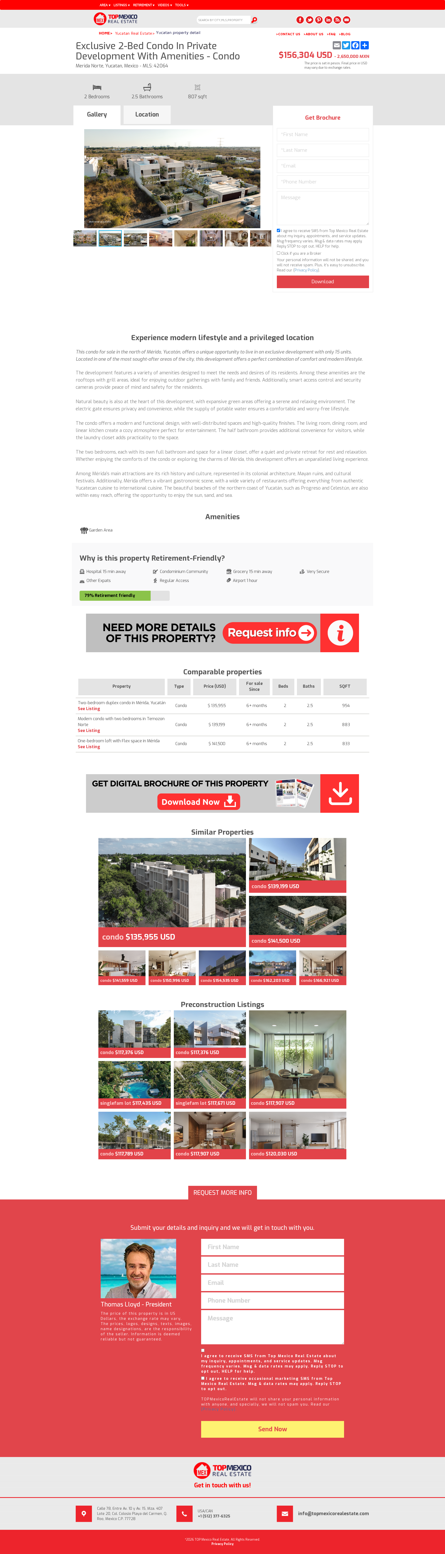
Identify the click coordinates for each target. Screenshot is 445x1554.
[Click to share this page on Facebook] (300, 20)
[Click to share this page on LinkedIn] (328, 20)
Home (104, 33)
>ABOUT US (313, 34)
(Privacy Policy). (219, 1409)
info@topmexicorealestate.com (333, 1514)
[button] (266, 134)
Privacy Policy (306, 270)
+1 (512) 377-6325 (214, 1516)
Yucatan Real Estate (133, 33)
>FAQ (331, 34)
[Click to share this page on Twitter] (309, 20)
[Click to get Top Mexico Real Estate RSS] (337, 20)
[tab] (97, 115)
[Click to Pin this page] (319, 20)
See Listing (89, 708)
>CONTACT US (288, 34)
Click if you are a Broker (300, 253)
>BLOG (344, 34)
